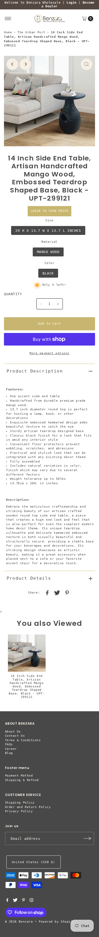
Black (48, 273)
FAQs (9, 744)
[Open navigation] (8, 18)
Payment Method (19, 775)
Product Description (35, 371)
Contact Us (15, 735)
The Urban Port (31, 32)
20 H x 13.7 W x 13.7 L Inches (48, 231)
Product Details (29, 578)
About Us (13, 731)
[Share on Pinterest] (67, 593)
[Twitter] (15, 901)
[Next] (25, 64)
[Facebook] (7, 901)
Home (8, 32)
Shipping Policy (20, 802)
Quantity (13, 294)
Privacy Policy (19, 811)
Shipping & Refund (22, 780)
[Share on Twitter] (57, 593)
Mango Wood (48, 252)
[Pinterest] (23, 901)
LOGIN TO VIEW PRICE (50, 211)
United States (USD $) (33, 862)
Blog (9, 753)
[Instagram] (31, 901)
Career (11, 749)
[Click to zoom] (86, 64)
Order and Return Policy (28, 807)
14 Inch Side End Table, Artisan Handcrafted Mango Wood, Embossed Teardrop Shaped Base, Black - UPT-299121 (27, 686)
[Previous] (12, 64)
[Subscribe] (87, 838)
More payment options (49, 353)
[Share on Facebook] (47, 593)
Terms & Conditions (23, 740)
